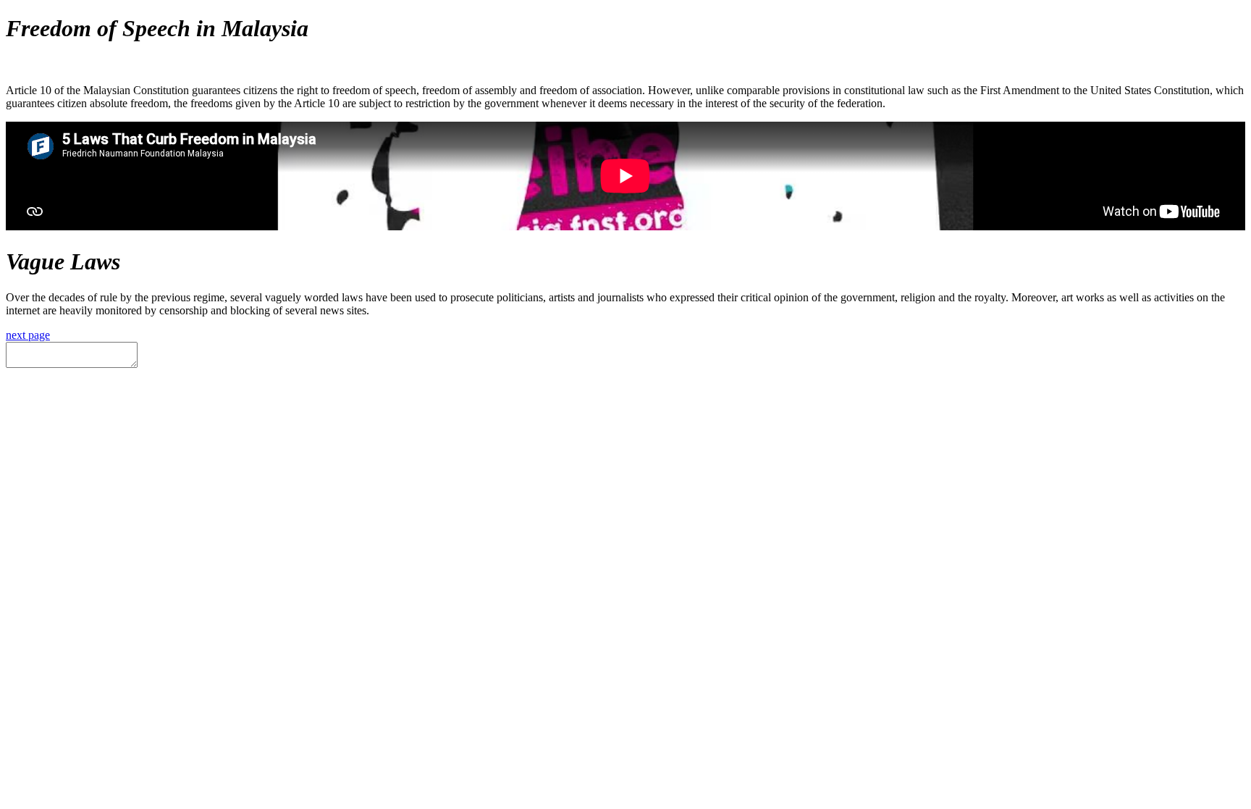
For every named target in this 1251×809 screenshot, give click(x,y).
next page (28, 335)
